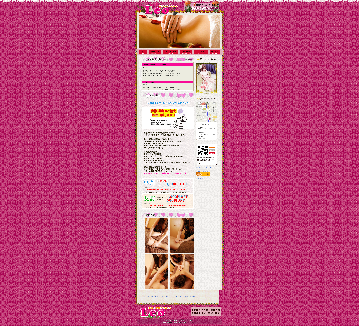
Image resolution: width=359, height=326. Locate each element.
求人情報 (192, 296)
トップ (144, 296)
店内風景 (150, 296)
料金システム (170, 296)
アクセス (185, 296)
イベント (178, 296)
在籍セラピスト (159, 296)
